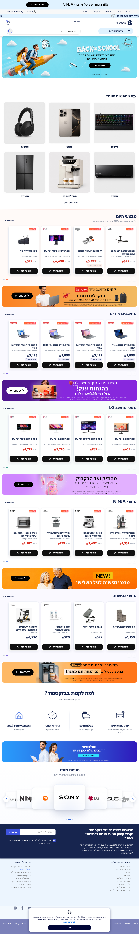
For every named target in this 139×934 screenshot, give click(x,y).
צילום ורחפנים (125, 884)
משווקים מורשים (24, 875)
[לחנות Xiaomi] (45, 798)
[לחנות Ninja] (28, 799)
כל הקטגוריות (116, 31)
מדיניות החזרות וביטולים (20, 872)
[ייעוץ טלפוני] (69, 751)
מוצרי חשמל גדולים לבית (120, 890)
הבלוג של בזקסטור (23, 878)
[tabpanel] (69, 63)
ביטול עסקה (25, 869)
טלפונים (127, 875)
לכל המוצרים (10, 220)
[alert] (69, 16)
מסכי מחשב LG (122, 408)
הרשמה (13, 832)
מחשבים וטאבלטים (123, 869)
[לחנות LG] (93, 798)
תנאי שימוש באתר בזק (21, 881)
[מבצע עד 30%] (69, 296)
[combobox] (44, 31)
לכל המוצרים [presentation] (37, 4)
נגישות (30, 11)
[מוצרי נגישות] (69, 578)
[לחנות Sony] (69, 797)
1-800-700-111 (13, 11)
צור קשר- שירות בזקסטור (20, 866)
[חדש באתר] (69, 57)
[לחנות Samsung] (15, 799)
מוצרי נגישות (124, 596)
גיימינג (128, 872)
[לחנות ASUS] (111, 799)
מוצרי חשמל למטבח (122, 887)
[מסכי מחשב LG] (69, 390)
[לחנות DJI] (124, 799)
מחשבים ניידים (123, 314)
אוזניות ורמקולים (124, 878)
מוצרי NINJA (124, 502)
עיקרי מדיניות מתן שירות (21, 887)
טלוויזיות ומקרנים (124, 881)
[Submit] (10, 31)
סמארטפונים (125, 866)
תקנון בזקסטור (25, 884)
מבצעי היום (126, 216)
